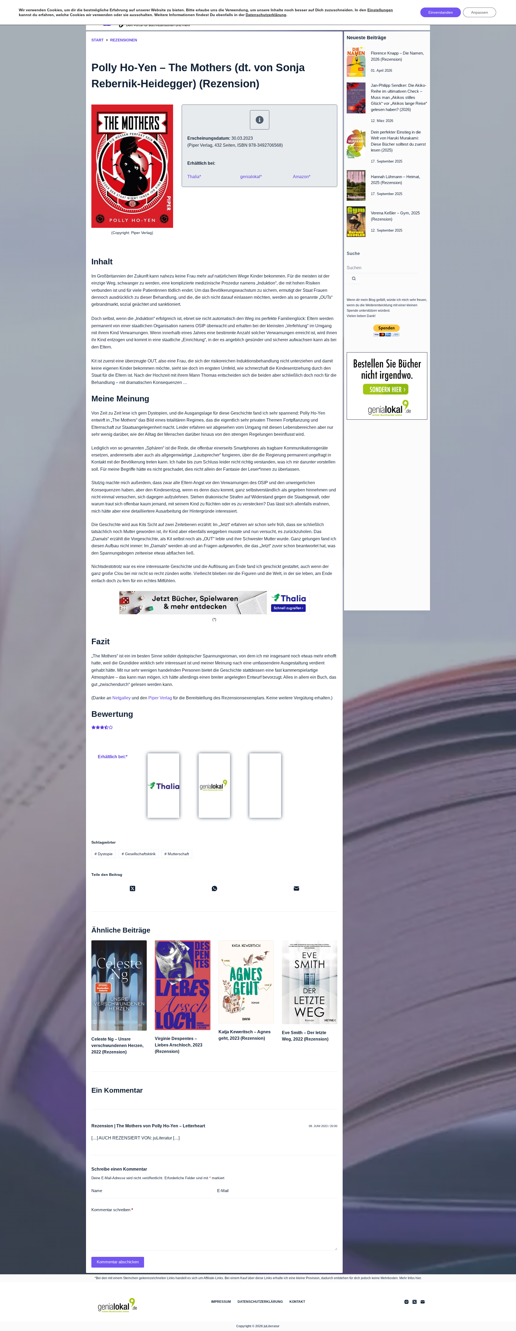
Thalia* (194, 176)
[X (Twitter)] (132, 888)
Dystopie (104, 854)
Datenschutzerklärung (260, 1302)
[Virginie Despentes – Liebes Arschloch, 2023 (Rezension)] (182, 985)
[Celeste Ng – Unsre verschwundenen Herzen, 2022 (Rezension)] (119, 985)
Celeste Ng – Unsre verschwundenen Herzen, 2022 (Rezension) (117, 1045)
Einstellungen (380, 10)
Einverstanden (440, 12)
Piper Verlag (160, 698)
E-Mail (222, 1190)
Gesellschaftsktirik (139, 854)
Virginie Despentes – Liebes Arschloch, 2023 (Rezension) (178, 1045)
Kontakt (297, 1302)
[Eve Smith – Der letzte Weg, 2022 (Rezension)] (309, 982)
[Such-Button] (354, 278)
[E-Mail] (296, 888)
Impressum (221, 1302)
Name (96, 1190)
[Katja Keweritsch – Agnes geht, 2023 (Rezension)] (246, 981)
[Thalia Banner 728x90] (214, 602)
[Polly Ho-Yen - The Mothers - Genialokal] (214, 784)
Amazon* (301, 176)
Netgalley (121, 698)
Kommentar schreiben (112, 1209)
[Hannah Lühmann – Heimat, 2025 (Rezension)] (356, 185)
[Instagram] (406, 1302)
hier (418, 1278)
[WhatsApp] (214, 888)
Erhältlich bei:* (112, 756)
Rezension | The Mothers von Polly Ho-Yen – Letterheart (148, 1126)
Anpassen (479, 12)
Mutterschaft (176, 854)
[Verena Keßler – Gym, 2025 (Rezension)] (356, 221)
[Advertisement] (387, 513)
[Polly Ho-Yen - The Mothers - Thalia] (163, 784)
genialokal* (251, 176)
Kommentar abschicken (118, 1262)
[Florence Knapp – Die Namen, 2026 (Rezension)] (356, 62)
